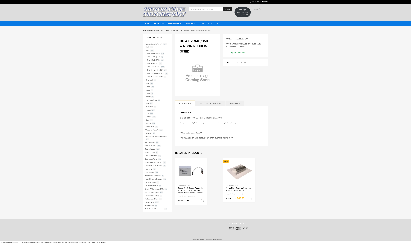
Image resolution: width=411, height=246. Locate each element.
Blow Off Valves (150, 149)
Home (147, 23)
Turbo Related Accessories (154, 209)
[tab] (185, 103)
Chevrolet (149, 80)
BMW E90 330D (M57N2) (155, 73)
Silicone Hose (149, 202)
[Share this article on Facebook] (237, 62)
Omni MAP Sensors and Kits (154, 189)
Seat (148, 120)
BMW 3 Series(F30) (153, 57)
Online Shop (159, 23)
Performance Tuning (152, 195)
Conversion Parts (151, 159)
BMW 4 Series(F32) (153, 60)
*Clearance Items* (184, 185)
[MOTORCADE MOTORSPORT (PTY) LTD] (164, 16)
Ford (147, 83)
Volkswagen (150, 126)
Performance (173, 23)
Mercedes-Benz (151, 100)
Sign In (259, 2)
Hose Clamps (149, 172)
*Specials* (148, 133)
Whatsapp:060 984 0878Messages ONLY (242, 12)
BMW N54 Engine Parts (155, 77)
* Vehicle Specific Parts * (156, 30)
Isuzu (148, 90)
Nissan (148, 110)
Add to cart (202, 200)
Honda (148, 87)
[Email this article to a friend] (245, 62)
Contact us (213, 23)
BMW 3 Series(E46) (153, 53)
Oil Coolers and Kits (151, 186)
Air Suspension (150, 142)
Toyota (148, 123)
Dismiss (103, 242)
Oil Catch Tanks (150, 182)
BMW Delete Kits (152, 63)
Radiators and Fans (151, 199)
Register (265, 2)
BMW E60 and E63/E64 (155, 70)
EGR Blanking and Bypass (153, 162)
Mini (147, 103)
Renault (149, 117)
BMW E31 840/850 (176, 30)
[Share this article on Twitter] (241, 62)
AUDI (147, 47)
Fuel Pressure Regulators (153, 166)
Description (185, 103)
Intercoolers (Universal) (153, 175)
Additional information (210, 103)
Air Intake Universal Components (156, 136)
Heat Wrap (148, 169)
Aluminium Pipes (150, 146)
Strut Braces (149, 205)
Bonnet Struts (150, 152)
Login (202, 23)
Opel (147, 113)
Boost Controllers (151, 156)
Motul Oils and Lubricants (153, 179)
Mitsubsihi (149, 106)
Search (227, 9)
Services (189, 23)
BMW (167, 30)
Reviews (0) (235, 103)
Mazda (148, 97)
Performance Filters (152, 192)
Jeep (148, 93)
